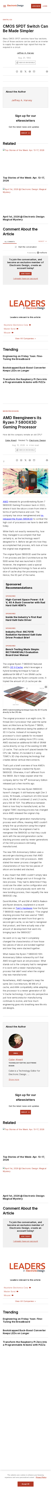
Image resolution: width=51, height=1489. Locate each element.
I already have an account (25, 278)
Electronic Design (37, 440)
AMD (5, 501)
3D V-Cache (16, 667)
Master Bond (9, 329)
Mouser (7, 332)
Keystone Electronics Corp (16, 325)
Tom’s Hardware (24, 908)
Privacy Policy (41, 1477)
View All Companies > (25, 338)
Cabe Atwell (10, 440)
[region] (25, 247)
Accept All (25, 1484)
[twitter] (25, 71)
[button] (4, 6)
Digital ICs (7, 20)
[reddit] (30, 71)
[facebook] (17, 71)
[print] (47, 71)
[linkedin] (21, 71)
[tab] (10, 241)
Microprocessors (11, 411)
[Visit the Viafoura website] (42, 253)
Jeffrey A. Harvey (25, 53)
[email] (34, 71)
